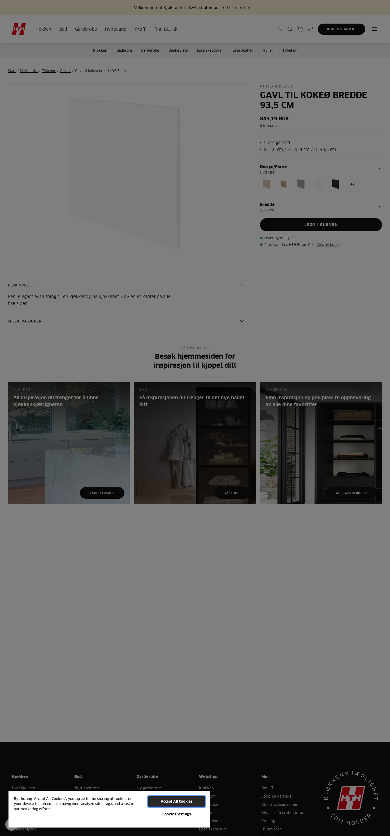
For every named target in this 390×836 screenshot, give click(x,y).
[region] (109, 809)
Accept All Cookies (176, 801)
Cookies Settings (176, 814)
